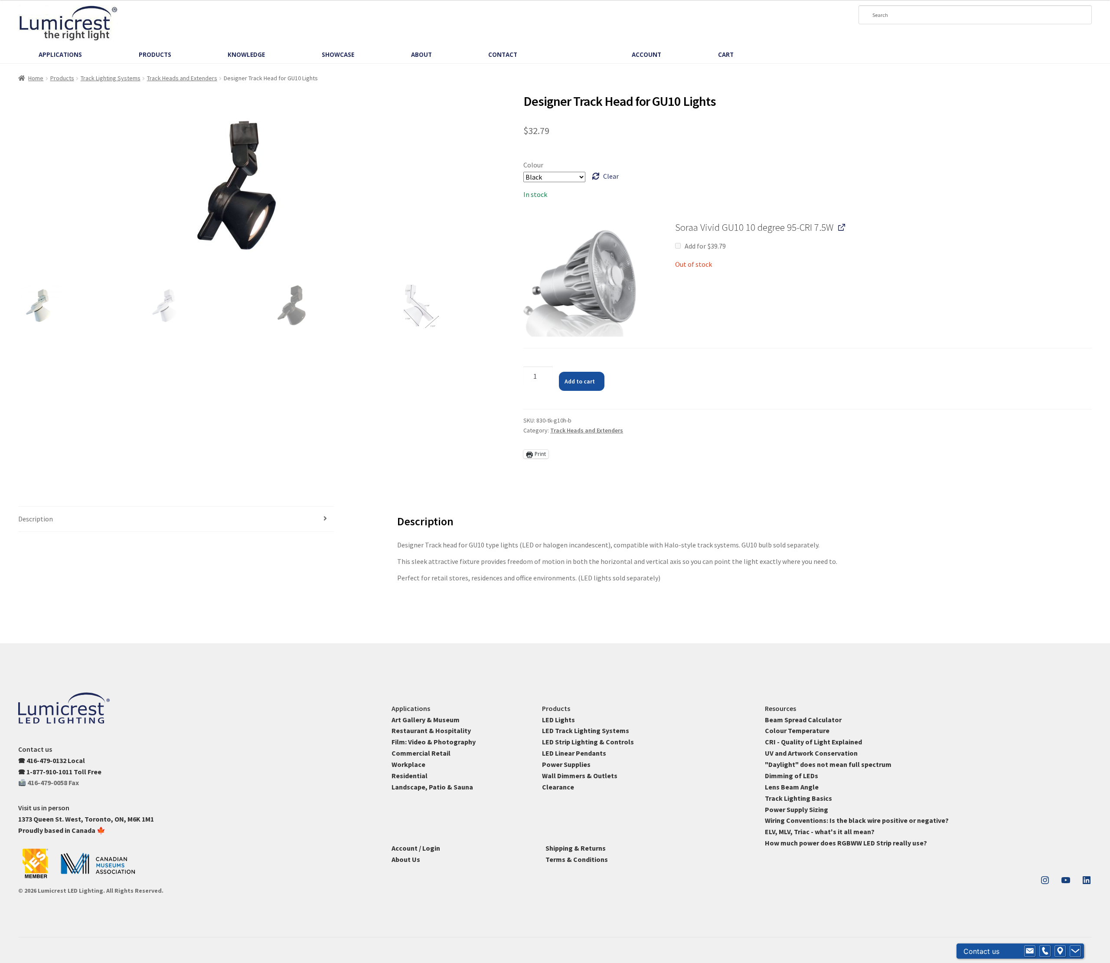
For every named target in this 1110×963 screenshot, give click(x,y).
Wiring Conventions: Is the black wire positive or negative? (857, 820)
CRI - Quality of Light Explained (813, 741)
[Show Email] (1029, 951)
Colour (533, 164)
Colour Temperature (797, 730)
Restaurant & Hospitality (431, 730)
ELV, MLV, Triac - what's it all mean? (820, 831)
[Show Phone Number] (1045, 951)
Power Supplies (566, 764)
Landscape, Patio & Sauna (432, 787)
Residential (410, 775)
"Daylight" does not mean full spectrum (828, 764)
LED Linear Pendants (574, 753)
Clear (611, 176)
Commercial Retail (421, 753)
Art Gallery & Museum (426, 719)
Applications (411, 708)
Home (35, 78)
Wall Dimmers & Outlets (579, 775)
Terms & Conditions (576, 859)
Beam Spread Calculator (803, 719)
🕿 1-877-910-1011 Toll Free (59, 771)
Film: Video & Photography (434, 741)
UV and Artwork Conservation (811, 753)
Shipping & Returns (575, 848)
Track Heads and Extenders (182, 78)
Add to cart (580, 381)
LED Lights (558, 719)
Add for (704, 246)
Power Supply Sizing (796, 809)
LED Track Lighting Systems (585, 730)
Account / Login (416, 848)
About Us (406, 859)
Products (62, 78)
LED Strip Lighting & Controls (588, 741)
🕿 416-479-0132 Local (51, 760)
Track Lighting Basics (798, 798)
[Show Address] (1060, 951)
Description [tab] (35, 518)
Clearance (558, 787)
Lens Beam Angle (792, 787)
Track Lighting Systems (110, 78)
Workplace (408, 764)
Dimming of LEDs (791, 775)
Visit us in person (43, 807)
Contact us (35, 749)
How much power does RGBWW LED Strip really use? (846, 843)
